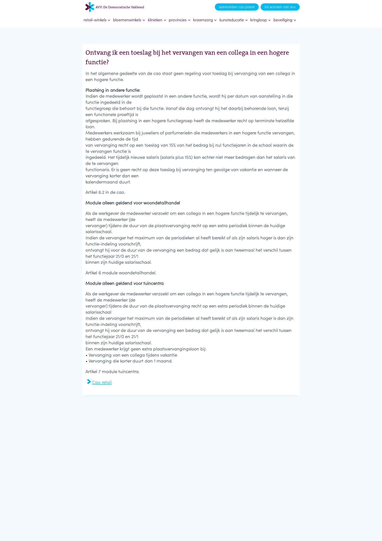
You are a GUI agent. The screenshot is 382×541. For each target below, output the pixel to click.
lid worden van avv (280, 7)
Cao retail (102, 382)
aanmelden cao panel (237, 7)
